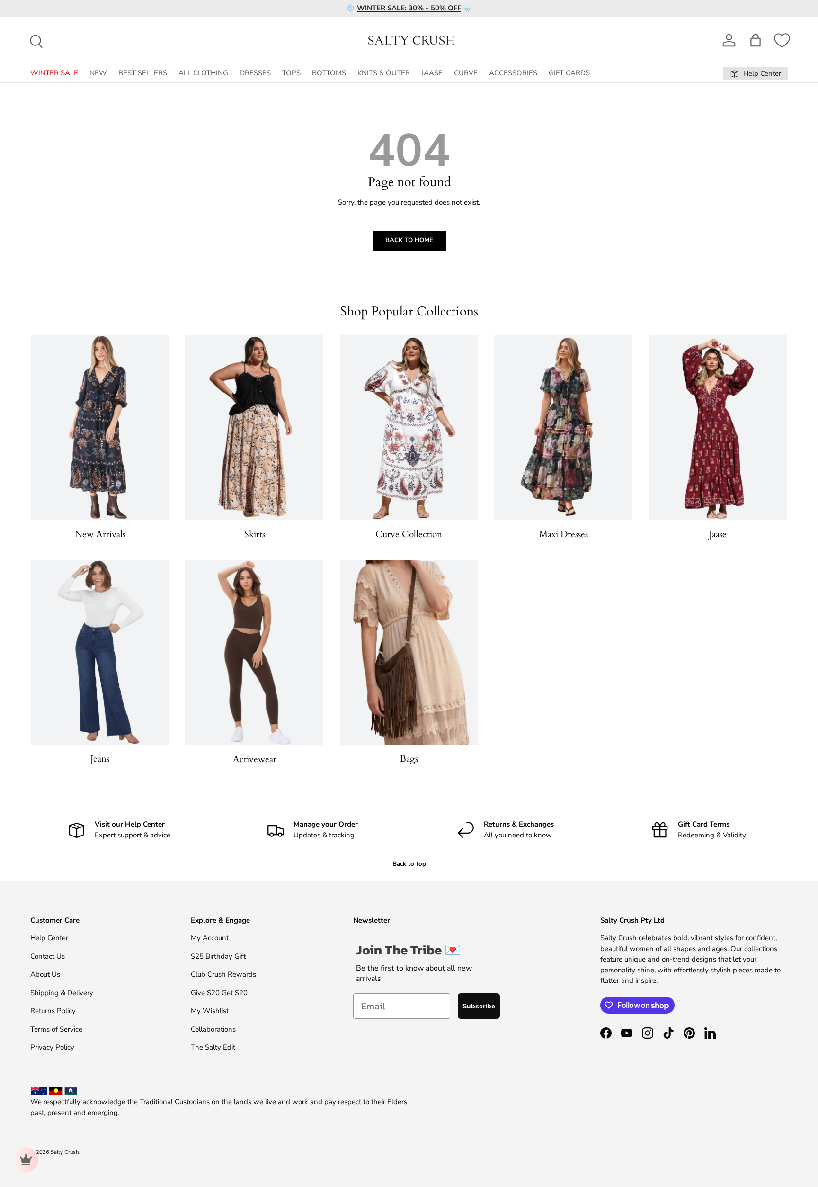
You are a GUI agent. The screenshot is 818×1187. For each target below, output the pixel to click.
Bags (409, 759)
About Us (45, 974)
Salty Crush (65, 1152)
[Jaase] (718, 427)
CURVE (466, 73)
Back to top (409, 864)
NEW (98, 73)
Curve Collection (408, 534)
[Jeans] (100, 652)
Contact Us (47, 956)
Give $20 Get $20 (219, 993)
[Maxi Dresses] (563, 427)
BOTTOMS (329, 73)
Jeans (99, 759)
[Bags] (409, 652)
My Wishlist (210, 1011)
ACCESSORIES (513, 73)
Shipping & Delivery (61, 993)
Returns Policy (53, 1011)
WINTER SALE (54, 73)
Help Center (49, 938)
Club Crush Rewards (223, 974)
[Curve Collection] (409, 427)
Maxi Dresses (563, 534)
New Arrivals (100, 534)
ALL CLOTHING (203, 73)
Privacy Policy (52, 1047)
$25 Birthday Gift (218, 956)
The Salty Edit (213, 1047)
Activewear (254, 759)
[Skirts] (254, 427)
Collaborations (213, 1029)
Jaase (718, 534)
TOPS (291, 73)
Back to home (409, 240)
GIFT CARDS (569, 73)
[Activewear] (254, 652)
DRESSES (255, 73)
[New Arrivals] (100, 427)
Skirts (254, 534)
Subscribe (478, 1006)
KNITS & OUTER (383, 73)
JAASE (432, 73)
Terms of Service (56, 1029)
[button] (755, 40)
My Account (210, 938)
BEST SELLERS (142, 73)
